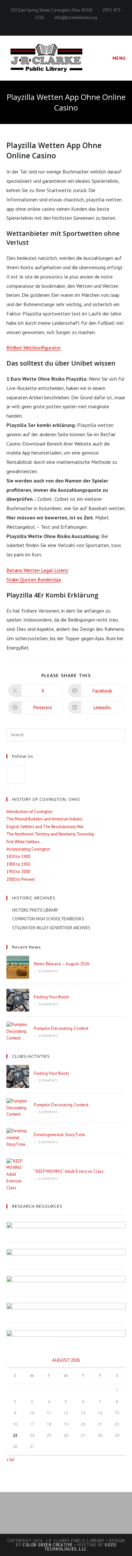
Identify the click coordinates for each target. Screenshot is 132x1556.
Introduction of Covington (29, 811)
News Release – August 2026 (61, 964)
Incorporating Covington (28, 849)
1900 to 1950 (18, 864)
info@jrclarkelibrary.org (75, 17)
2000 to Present (20, 879)
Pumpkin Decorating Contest (61, 1028)
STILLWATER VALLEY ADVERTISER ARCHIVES (51, 928)
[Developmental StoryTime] (17, 1138)
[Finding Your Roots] (17, 1000)
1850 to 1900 (18, 856)
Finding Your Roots (51, 997)
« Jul (10, 1459)
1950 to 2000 (18, 871)
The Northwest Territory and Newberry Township (50, 834)
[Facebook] (16, 774)
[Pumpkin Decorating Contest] (17, 1031)
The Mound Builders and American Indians (44, 819)
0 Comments (48, 971)
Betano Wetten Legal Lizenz (37, 570)
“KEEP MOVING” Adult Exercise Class (69, 1171)
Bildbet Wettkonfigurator (33, 347)
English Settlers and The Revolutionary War (45, 826)
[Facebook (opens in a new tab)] (66, 24)
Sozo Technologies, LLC (80, 1547)
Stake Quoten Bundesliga (33, 579)
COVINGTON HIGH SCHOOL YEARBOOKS (48, 919)
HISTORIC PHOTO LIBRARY (35, 910)
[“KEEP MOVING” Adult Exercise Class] (17, 1174)
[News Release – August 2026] (17, 967)
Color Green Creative (47, 1545)
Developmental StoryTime (59, 1134)
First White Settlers (23, 841)
